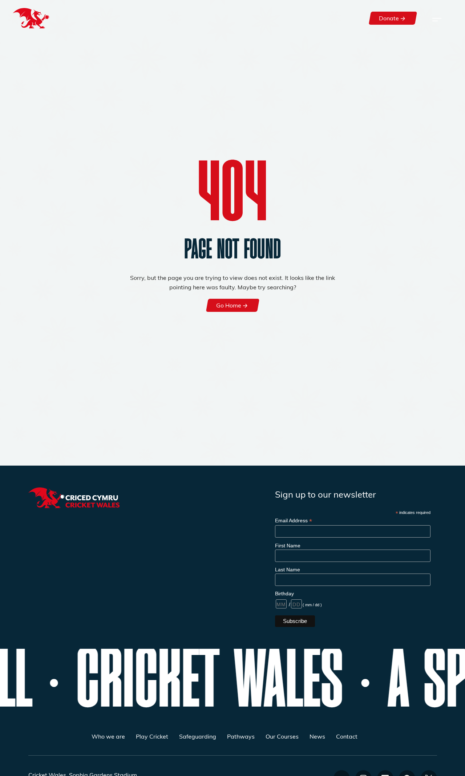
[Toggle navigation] (437, 18)
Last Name (287, 569)
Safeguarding (197, 736)
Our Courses (282, 736)
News (317, 736)
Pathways (241, 736)
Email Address (293, 520)
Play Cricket (152, 736)
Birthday (284, 593)
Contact (346, 736)
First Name (287, 545)
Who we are (108, 736)
